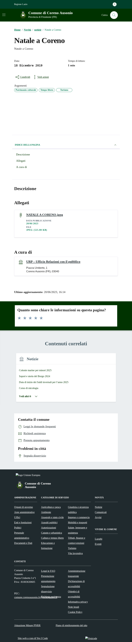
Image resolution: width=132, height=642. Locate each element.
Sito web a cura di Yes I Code (33, 638)
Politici (17, 527)
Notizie (98, 507)
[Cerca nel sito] (114, 15)
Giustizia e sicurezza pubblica (78, 510)
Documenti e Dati (23, 543)
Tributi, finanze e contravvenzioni (76, 540)
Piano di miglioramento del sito (71, 625)
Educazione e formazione (48, 546)
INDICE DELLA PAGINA (27, 145)
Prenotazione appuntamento (48, 579)
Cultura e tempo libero (52, 538)
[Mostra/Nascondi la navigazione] (4, 15)
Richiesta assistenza (51, 596)
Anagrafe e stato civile (52, 517)
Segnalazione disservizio (48, 589)
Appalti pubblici (49, 522)
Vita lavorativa (75, 553)
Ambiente (46, 512)
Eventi (98, 544)
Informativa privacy (78, 601)
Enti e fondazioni (23, 522)
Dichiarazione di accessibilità (76, 584)
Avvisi (98, 517)
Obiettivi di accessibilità (74, 594)
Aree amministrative (24, 512)
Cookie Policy (75, 612)
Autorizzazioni (48, 527)
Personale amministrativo (21, 535)
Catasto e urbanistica (51, 532)
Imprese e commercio (79, 517)
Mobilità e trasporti (77, 522)
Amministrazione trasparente (76, 573)
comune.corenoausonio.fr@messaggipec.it (35, 597)
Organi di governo (23, 507)
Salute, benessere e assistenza (77, 530)
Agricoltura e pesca (51, 507)
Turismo (72, 548)
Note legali (73, 607)
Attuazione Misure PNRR (27, 625)
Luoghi (98, 538)
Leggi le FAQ (48, 571)
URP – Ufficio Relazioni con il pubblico (53, 261)
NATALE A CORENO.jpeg (44, 214)
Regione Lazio (20, 4)
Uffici (17, 517)
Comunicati (101, 512)
